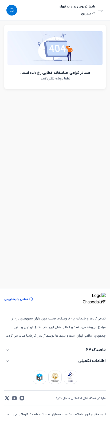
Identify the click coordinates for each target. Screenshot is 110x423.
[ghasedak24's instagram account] (22, 398)
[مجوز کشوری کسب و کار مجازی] (39, 377)
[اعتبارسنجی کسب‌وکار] (70, 377)
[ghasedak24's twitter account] (7, 398)
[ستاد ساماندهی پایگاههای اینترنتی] (55, 377)
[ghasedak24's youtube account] (14, 398)
